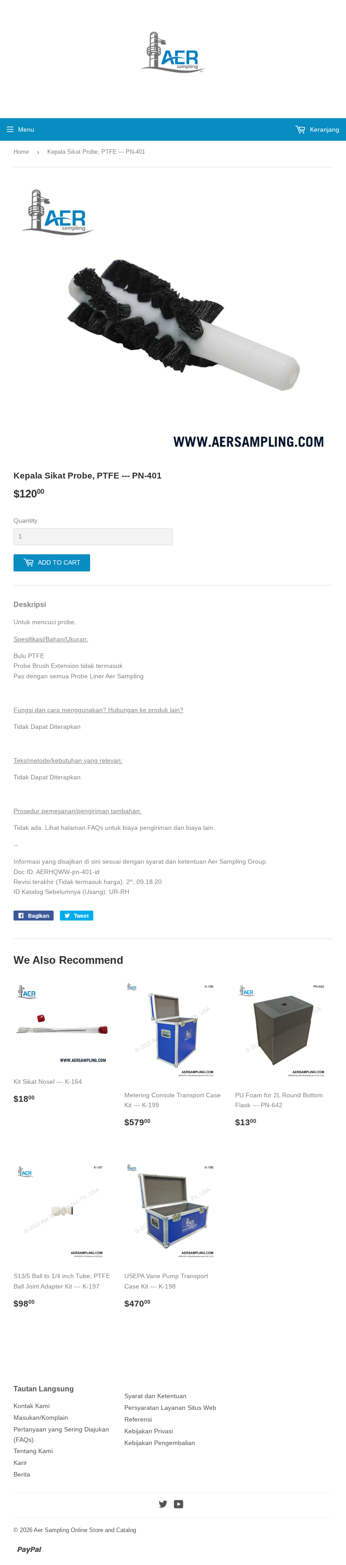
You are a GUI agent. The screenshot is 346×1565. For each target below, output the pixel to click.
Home (21, 151)
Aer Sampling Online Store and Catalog (85, 1530)
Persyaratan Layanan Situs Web (170, 1407)
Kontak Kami (32, 1405)
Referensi (138, 1419)
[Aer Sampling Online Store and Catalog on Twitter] (163, 1505)
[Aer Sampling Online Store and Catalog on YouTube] (178, 1505)
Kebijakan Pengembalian (159, 1442)
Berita (22, 1474)
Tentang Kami (33, 1451)
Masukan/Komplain (41, 1417)
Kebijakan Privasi (148, 1431)
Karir (20, 1462)
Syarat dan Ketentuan (155, 1395)
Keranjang (323, 129)
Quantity (25, 520)
